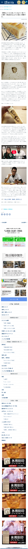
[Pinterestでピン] (5, 214)
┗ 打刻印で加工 (6, 363)
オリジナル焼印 (5, 320)
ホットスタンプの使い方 (7, 368)
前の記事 (4, 222)
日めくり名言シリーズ (7, 437)
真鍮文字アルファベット (7, 333)
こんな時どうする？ (6, 421)
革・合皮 (4, 392)
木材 (3, 389)
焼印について (5, 306)
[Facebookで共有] (2, 214)
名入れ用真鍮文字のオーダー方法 (9, 406)
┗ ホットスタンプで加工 (8, 352)
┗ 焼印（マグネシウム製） (9, 328)
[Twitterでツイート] (7, 214)
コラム (3, 432)
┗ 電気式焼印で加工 (7, 347)
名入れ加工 (4, 365)
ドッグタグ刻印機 (6, 339)
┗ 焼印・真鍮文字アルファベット (11, 413)
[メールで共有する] (10, 214)
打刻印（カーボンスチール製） (9, 331)
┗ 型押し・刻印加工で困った (10, 429)
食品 (3, 376)
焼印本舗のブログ (8, 6)
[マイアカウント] (22, 2)
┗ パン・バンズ (6, 381)
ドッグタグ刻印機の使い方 (8, 371)
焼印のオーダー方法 (6, 403)
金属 (3, 395)
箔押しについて (5, 309)
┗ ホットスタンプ (7, 416)
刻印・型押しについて (7, 312)
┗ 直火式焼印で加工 (7, 349)
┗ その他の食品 (6, 387)
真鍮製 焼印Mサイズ (17, 199)
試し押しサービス (6, 435)
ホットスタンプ (5, 336)
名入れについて (5, 314)
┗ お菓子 (5, 379)
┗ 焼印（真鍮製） (7, 323)
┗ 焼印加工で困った (7, 424)
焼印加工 (10, 209)
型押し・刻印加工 (6, 357)
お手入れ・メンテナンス (7, 411)
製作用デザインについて (7, 408)
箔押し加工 (4, 355)
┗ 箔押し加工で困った (8, 427)
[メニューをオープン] (2, 2)
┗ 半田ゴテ (5, 419)
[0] (25, 2)
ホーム (1, 6)
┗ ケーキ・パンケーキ (8, 384)
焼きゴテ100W (7, 199)
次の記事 (24, 222)
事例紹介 (6, 209)
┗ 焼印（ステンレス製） (8, 325)
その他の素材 (5, 397)
